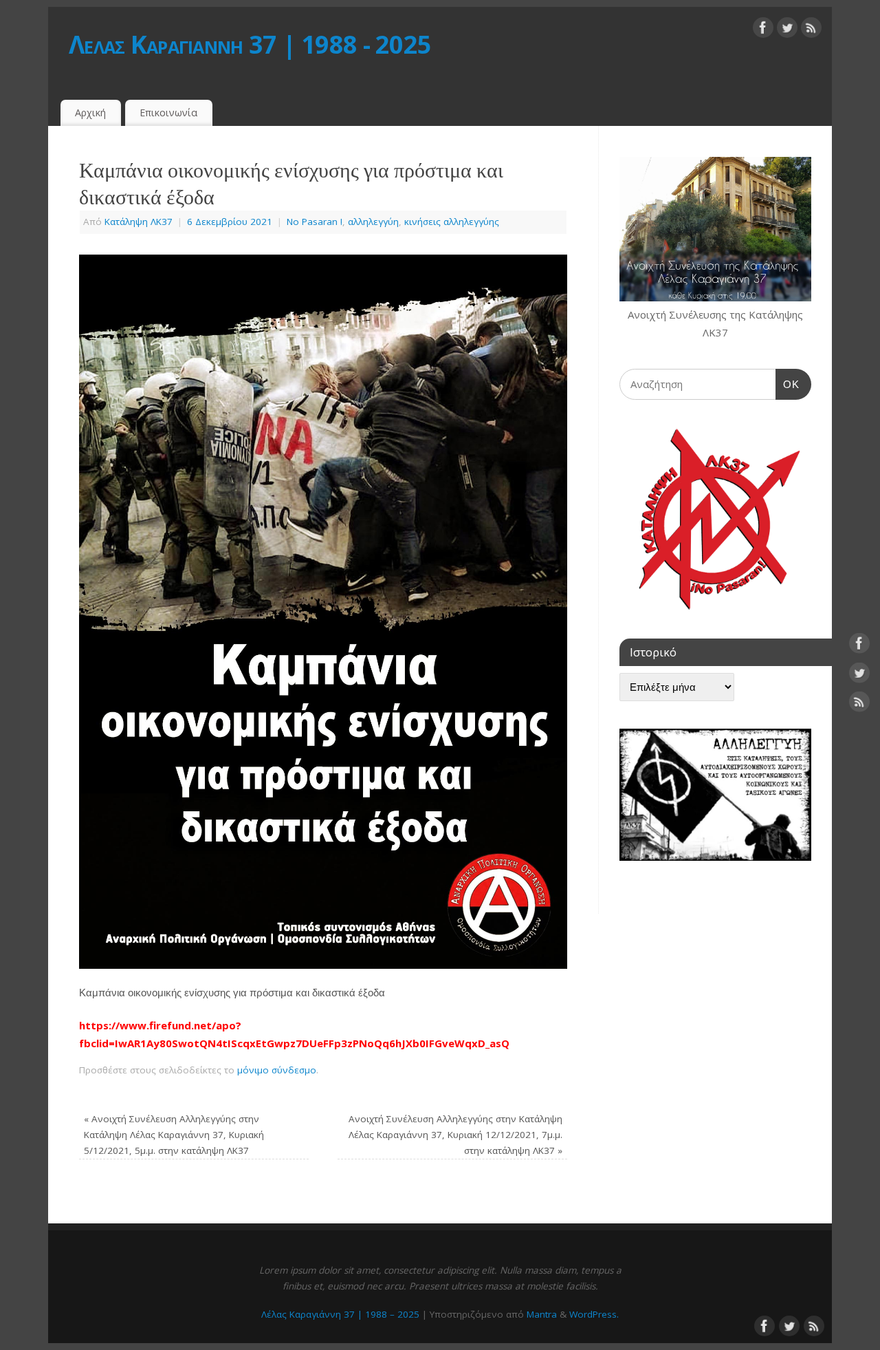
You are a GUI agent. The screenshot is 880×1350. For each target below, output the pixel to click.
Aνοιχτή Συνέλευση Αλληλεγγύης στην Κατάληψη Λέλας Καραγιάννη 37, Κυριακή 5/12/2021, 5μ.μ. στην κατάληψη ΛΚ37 (174, 1135)
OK (788, 384)
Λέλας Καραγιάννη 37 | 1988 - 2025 (250, 44)
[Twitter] (787, 30)
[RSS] (811, 30)
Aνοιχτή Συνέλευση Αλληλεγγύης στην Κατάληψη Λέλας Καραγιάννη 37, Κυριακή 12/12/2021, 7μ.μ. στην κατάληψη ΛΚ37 (455, 1135)
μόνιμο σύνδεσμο (276, 1070)
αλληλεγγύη (373, 221)
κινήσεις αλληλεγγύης (451, 221)
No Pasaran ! (314, 221)
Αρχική (90, 112)
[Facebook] (763, 30)
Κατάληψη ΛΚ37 (138, 221)
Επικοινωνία (168, 112)
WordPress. (594, 1314)
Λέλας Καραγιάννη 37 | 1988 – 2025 (340, 1314)
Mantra (542, 1314)
